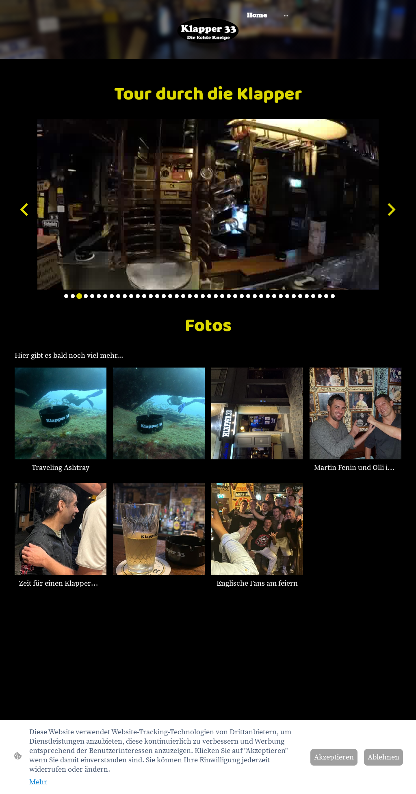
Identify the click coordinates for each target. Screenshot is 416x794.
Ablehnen (383, 757)
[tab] (66, 296)
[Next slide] (390, 209)
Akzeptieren (334, 757)
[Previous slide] (25, 209)
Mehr (38, 782)
